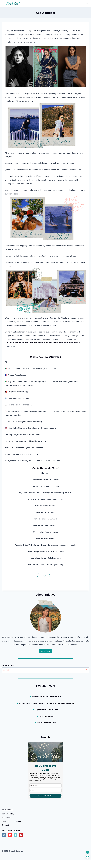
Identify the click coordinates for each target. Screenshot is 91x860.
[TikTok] (15, 835)
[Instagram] (4, 835)
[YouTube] (10, 835)
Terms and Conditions (11, 821)
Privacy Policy (8, 814)
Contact (5, 825)
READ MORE (45, 651)
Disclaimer (6, 817)
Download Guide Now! (45, 796)
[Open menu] (87, 3)
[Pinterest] (21, 835)
